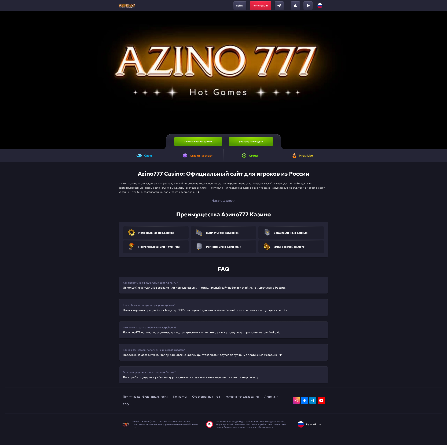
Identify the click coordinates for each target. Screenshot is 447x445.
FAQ (126, 404)
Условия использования (242, 396)
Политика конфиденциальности (145, 396)
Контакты (180, 396)
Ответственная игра (206, 396)
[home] (127, 5)
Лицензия (271, 396)
